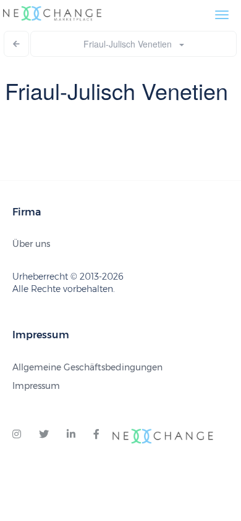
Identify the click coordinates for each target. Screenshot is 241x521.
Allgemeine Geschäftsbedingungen (87, 367)
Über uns (31, 243)
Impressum (36, 385)
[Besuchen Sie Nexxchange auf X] (44, 434)
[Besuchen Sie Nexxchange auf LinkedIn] (71, 434)
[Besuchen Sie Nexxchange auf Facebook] (96, 434)
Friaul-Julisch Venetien (131, 44)
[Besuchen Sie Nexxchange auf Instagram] (16, 434)
